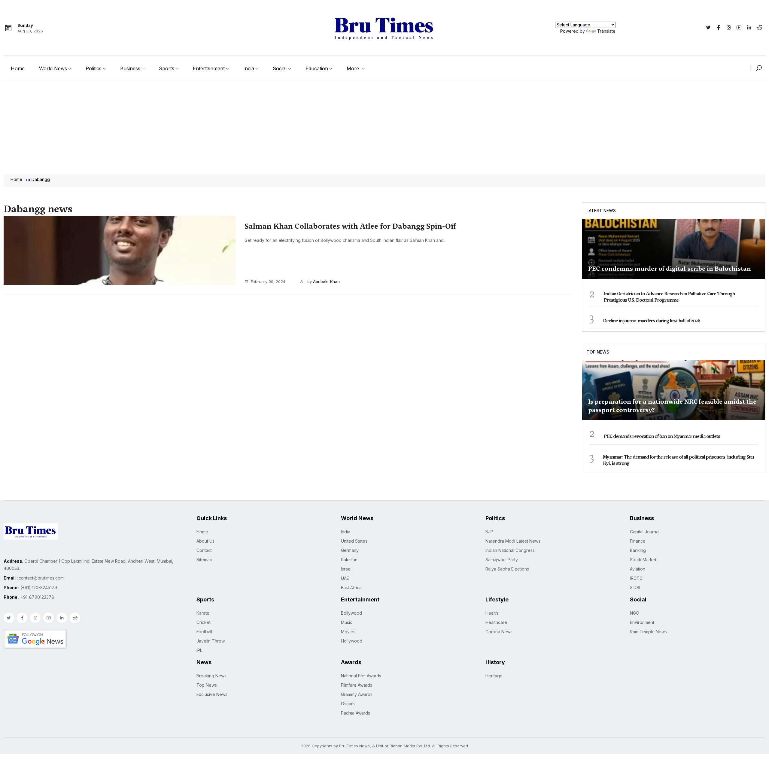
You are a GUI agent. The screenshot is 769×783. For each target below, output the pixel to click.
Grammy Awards (356, 694)
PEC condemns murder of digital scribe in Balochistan (669, 268)
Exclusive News (211, 694)
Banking (638, 550)
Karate (202, 613)
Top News (598, 351)
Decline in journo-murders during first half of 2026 (651, 321)
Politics (94, 68)
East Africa (351, 587)
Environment (642, 622)
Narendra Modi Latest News (512, 541)
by (323, 281)
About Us (205, 541)
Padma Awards (355, 712)
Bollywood (351, 613)
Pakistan (349, 559)
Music (346, 622)
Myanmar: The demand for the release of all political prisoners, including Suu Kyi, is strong (678, 460)
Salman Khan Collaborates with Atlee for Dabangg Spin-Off (350, 226)
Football (204, 631)
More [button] (353, 68)
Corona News (498, 631)
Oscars (348, 703)
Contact (204, 550)
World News (53, 68)
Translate (606, 31)
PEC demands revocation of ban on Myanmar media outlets (662, 436)
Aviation (637, 568)
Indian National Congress (510, 550)
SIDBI (635, 587)
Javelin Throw (210, 640)
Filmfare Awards (356, 685)
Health (491, 613)
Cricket (203, 622)
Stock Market (643, 559)
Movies (348, 631)
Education (316, 68)
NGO (634, 613)
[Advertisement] (384, 126)
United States (354, 541)
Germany (350, 550)
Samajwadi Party (501, 559)
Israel (346, 568)
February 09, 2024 (268, 281)
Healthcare (496, 622)
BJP (489, 531)
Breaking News (211, 675)
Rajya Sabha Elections (507, 568)
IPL (199, 650)
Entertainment (209, 68)
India (248, 68)
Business (130, 68)
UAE (345, 578)
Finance (638, 541)
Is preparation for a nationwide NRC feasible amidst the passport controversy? (672, 405)
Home (18, 68)
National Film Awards (361, 675)
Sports (166, 68)
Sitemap (204, 559)
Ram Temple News (648, 631)
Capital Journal (644, 531)
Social (280, 68)
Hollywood (351, 640)
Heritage (494, 675)
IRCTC (636, 578)
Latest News (601, 210)
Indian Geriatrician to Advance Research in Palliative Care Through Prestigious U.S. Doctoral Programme (669, 297)
